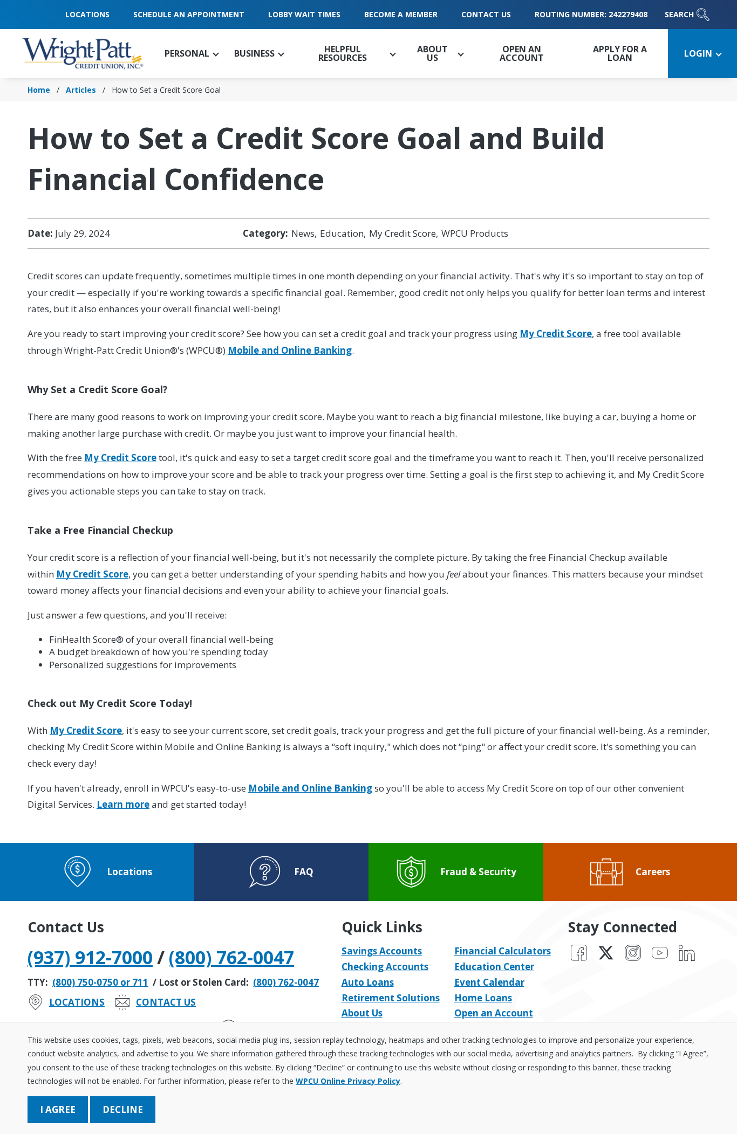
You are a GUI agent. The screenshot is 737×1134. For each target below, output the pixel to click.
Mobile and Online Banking (290, 350)
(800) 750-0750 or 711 (100, 982)
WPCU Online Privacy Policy (348, 1081)
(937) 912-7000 (90, 957)
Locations (87, 14)
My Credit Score (556, 333)
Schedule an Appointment (188, 14)
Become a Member (401, 14)
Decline (123, 1109)
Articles (81, 90)
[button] (191, 53)
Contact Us (486, 14)
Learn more (123, 804)
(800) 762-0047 (231, 957)
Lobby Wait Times (304, 14)
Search (679, 14)
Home (39, 90)
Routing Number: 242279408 (591, 14)
